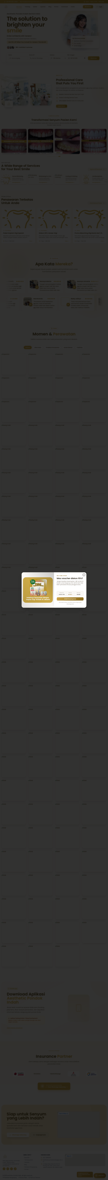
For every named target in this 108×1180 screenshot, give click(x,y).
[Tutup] (84, 574)
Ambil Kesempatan (70, 599)
